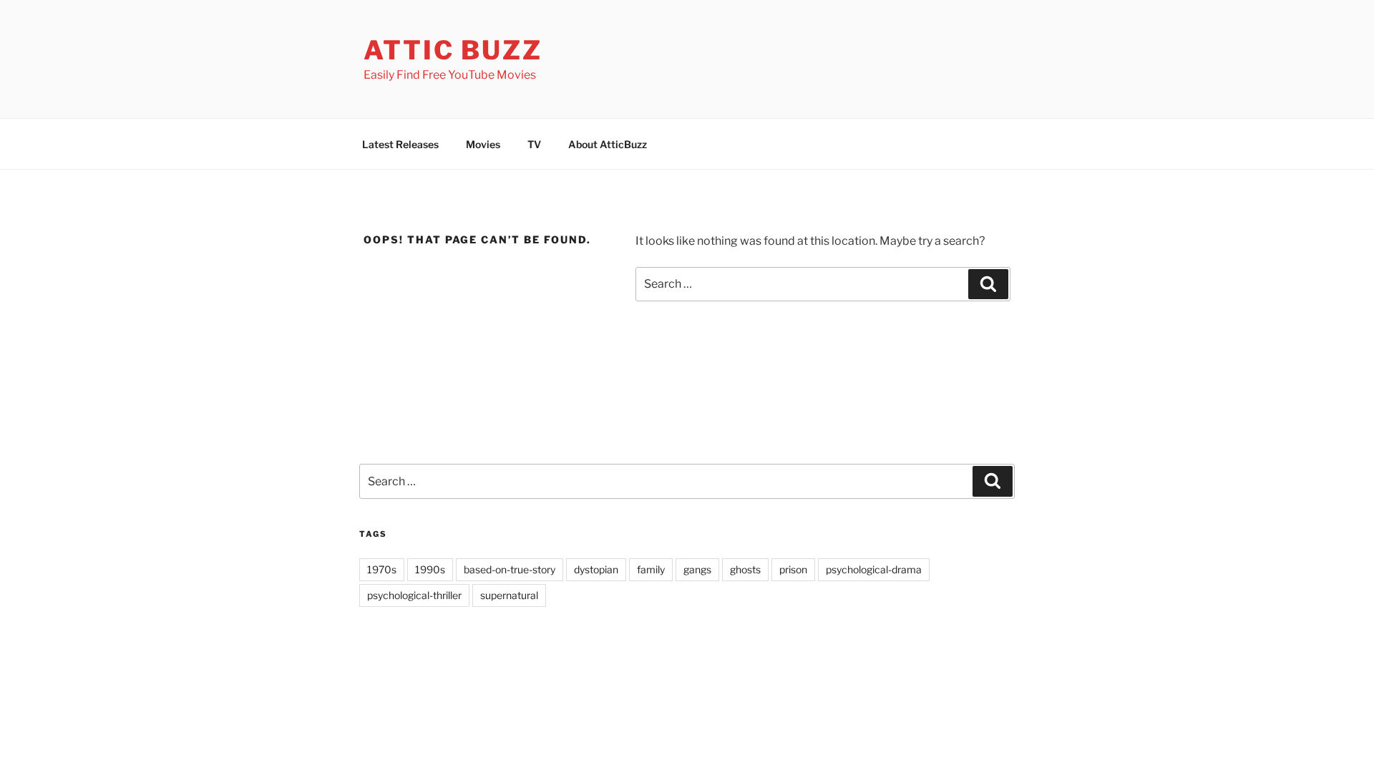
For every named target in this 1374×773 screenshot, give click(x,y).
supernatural (509, 595)
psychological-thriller (414, 595)
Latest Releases (400, 144)
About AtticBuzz (607, 144)
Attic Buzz (453, 50)
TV (534, 144)
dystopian (596, 569)
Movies (483, 144)
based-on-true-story (509, 569)
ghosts (745, 569)
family (651, 569)
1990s (430, 569)
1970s (381, 569)
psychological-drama (874, 569)
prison (793, 569)
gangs (697, 569)
